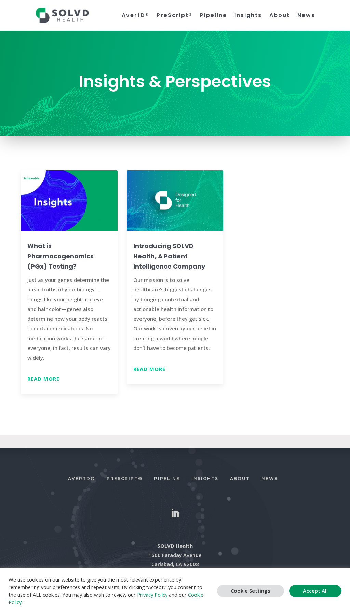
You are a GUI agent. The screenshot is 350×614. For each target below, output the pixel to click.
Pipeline (213, 15)
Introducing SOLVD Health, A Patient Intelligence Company (169, 256)
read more (43, 378)
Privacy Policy (152, 594)
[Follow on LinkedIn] (175, 513)
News (306, 15)
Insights (248, 15)
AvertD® (135, 15)
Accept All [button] (315, 590)
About (279, 15)
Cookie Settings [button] (250, 590)
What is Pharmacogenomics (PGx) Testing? (60, 256)
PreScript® (174, 15)
